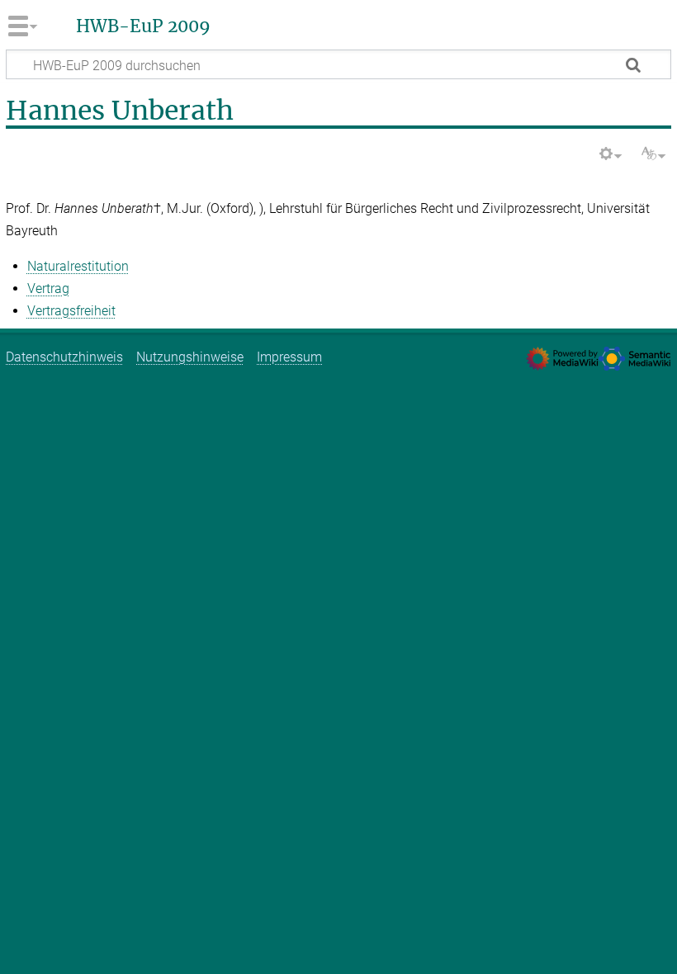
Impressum (289, 357)
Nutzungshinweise (190, 357)
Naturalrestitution (78, 266)
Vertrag (48, 288)
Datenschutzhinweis (64, 357)
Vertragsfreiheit (71, 311)
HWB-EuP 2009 (143, 26)
